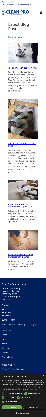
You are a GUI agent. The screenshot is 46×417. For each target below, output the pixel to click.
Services (5, 348)
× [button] (43, 375)
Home (11, 37)
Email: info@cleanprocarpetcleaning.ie (19, 324)
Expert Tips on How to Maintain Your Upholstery (20, 205)
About (4, 343)
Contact (5, 352)
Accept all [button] (12, 407)
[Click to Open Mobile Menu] (41, 12)
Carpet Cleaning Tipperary (13, 369)
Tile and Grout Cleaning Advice (22, 67)
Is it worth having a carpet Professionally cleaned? (20, 255)
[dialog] (23, 395)
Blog (19, 37)
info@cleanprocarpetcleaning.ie (17, 4)
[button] (23, 413)
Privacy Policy (7, 357)
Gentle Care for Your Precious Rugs (22, 144)
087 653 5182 (9, 2)
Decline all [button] (33, 407)
